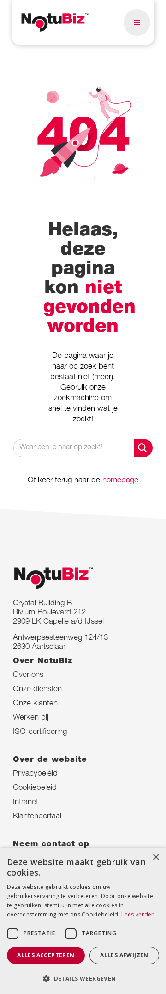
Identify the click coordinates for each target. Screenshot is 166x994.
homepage (120, 481)
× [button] (155, 857)
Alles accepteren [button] (45, 955)
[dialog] (83, 921)
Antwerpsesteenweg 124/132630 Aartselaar (60, 642)
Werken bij (30, 718)
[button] (137, 22)
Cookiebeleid (35, 788)
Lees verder (137, 914)
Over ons (28, 675)
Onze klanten (35, 704)
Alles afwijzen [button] (124, 955)
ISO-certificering (40, 732)
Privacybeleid (35, 774)
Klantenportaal (37, 817)
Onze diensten (37, 689)
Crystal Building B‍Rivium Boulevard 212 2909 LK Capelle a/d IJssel (58, 613)
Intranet (25, 802)
